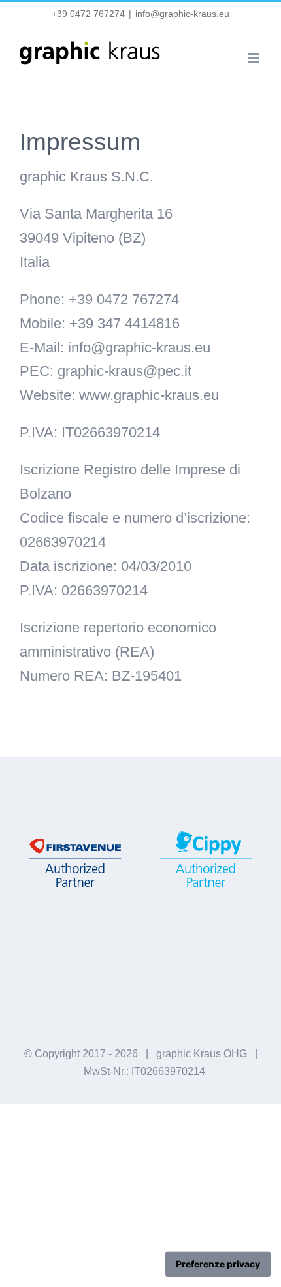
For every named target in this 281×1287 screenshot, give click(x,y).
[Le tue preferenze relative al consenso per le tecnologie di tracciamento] (218, 1264)
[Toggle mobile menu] (254, 58)
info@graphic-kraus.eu (182, 13)
